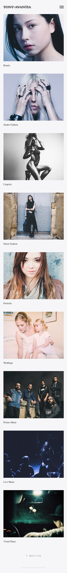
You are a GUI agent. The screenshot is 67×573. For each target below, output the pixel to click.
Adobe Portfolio (38, 567)
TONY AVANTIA (17, 6)
